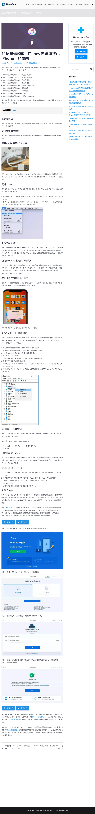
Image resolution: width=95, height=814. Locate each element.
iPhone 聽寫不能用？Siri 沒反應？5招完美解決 (81, 95)
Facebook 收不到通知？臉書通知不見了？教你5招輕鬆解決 (81, 89)
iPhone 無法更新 (38, 717)
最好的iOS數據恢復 (81, 37)
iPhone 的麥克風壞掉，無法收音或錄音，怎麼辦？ (80, 138)
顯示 (14, 110)
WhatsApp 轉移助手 (75, 4)
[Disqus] (32, 778)
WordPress (64, 810)
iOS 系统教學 (33, 63)
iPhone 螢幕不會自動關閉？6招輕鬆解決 (81, 107)
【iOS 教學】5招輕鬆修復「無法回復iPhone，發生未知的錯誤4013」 (80, 83)
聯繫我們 (87, 4)
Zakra (56, 810)
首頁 (27, 4)
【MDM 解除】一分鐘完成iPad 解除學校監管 (81, 119)
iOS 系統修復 (49, 4)
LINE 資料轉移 (61, 4)
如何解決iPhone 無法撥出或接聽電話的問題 (80, 132)
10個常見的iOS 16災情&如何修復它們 (80, 125)
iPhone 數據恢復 (37, 4)
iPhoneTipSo (42, 810)
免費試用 (10, 522)
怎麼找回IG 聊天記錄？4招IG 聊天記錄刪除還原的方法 (81, 101)
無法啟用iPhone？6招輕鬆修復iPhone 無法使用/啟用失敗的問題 (80, 113)
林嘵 (4, 63)
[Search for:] (81, 69)
